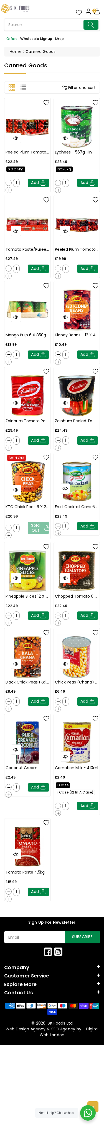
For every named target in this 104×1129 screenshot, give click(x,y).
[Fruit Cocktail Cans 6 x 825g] (77, 482)
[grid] (12, 87)
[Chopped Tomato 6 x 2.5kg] (77, 571)
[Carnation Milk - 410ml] (77, 743)
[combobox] (52, 24)
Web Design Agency (26, 1029)
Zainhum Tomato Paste (29, 421)
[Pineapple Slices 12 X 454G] (27, 571)
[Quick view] (16, 138)
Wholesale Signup (36, 38)
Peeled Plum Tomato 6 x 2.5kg (35, 152)
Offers (12, 38)
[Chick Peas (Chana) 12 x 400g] (77, 657)
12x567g (64, 169)
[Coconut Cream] (27, 743)
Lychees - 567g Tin (73, 152)
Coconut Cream (21, 767)
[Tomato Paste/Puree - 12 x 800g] (27, 224)
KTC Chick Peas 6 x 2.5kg (30, 507)
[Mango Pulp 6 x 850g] (27, 310)
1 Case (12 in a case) (75, 792)
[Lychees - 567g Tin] (77, 127)
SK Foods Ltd (60, 1023)
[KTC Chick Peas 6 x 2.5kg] (27, 482)
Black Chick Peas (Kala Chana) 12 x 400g (45, 682)
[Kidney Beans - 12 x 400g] (77, 310)
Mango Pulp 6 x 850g (26, 335)
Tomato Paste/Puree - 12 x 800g (37, 249)
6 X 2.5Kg (16, 169)
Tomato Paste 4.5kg (25, 872)
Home (16, 51)
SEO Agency (63, 1029)
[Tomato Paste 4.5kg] (27, 847)
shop (59, 38)
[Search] (90, 25)
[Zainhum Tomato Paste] (27, 396)
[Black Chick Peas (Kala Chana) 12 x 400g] (27, 657)
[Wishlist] (46, 102)
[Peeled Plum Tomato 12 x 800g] (77, 224)
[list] (23, 87)
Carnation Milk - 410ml (76, 767)
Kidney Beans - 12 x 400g (79, 335)
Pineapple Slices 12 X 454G (31, 596)
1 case (63, 785)
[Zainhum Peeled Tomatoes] (77, 396)
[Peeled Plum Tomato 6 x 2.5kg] (27, 127)
